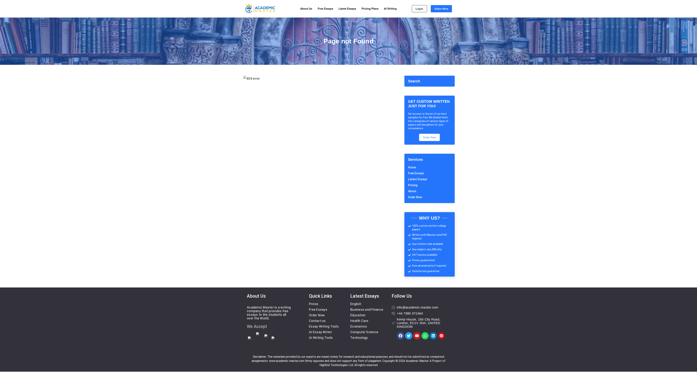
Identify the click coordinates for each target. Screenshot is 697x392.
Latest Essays (347, 9)
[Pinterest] (441, 335)
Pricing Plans (370, 9)
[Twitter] (408, 335)
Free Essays (325, 9)
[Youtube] (417, 335)
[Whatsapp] (425, 335)
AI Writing (390, 9)
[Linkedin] (433, 335)
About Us (306, 9)
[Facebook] (400, 335)
